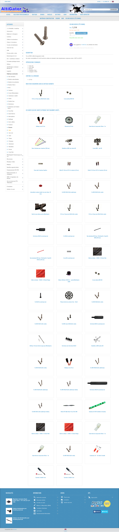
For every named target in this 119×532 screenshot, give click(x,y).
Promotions (9, 186)
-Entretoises (11, 104)
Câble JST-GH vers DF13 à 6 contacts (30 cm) (97, 170)
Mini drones (10, 159)
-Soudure (10, 124)
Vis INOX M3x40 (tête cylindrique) (40, 389)
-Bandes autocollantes (13, 79)
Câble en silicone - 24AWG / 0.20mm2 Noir (97, 258)
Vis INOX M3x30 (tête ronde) (41, 368)
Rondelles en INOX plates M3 (97, 346)
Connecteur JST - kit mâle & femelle (97, 455)
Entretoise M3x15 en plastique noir (97, 324)
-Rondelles (11, 146)
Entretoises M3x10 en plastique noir (40, 236)
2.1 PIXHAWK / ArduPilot (13, 28)
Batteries (57, 14)
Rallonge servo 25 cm (40, 126)
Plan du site (67, 497)
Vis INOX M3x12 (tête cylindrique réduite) (40, 411)
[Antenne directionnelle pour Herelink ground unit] (9, 513)
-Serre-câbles (11, 122)
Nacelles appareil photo (13, 167)
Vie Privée (39, 511)
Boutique (34, 14)
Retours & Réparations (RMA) (44, 505)
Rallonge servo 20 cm (68, 368)
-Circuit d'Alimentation (13, 93)
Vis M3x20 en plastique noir (40, 302)
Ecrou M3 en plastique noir (69, 258)
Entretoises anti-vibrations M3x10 (69, 346)
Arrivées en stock (41, 502)
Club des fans (10, 47)
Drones (42, 14)
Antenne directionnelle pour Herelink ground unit (20, 509)
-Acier (9, 135)
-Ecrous (10, 149)
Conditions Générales (42, 508)
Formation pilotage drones (13, 61)
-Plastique (10, 141)
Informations (73, 14)
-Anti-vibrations (11, 76)
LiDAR (65, 14)
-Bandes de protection (13, 82)
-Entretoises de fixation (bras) (13, 107)
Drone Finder (7, 1)
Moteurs (9, 164)
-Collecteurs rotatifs (13, 96)
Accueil (99, 1)
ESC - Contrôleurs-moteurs (13, 58)
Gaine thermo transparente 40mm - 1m (40, 455)
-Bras (9, 87)
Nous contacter (84, 14)
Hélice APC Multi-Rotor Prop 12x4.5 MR (69, 411)
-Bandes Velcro (11, 85)
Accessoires (10, 31)
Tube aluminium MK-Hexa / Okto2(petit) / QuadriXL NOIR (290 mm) (97, 237)
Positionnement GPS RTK (13, 170)
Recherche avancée (41, 497)
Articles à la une (11, 189)
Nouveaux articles (41, 500)
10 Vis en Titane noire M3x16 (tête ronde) (69, 214)
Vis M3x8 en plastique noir (68, 236)
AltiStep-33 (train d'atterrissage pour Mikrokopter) (40, 346)
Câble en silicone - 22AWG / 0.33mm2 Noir (40, 433)
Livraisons (66, 500)
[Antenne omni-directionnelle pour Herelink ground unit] (9, 523)
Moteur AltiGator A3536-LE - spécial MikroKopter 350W (68, 280)
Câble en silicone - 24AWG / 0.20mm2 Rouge (40, 280)
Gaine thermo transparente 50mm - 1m (97, 433)
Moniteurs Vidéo (11, 162)
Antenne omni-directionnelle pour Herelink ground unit (21, 518)
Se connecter (106, 1)
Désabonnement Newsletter (43, 513)
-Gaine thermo (11, 113)
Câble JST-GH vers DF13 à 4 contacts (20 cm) (69, 170)
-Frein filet (10, 111)
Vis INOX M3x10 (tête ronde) (69, 455)
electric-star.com (68, 502)
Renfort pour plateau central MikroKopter (40, 214)
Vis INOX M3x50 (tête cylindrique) (97, 368)
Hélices (8, 64)
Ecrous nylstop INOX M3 (69, 99)
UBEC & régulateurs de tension (12, 177)
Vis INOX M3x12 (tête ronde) (40, 324)
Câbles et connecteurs (12, 39)
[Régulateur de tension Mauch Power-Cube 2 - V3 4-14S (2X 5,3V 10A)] (9, 504)
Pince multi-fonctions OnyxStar (40, 170)
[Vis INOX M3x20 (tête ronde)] (47, 36)
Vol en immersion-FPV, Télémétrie (12, 181)
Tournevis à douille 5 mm (69, 477)
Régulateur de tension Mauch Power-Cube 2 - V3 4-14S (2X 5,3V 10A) (21, 500)
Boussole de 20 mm (69, 126)
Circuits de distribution (12, 45)
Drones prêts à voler (12, 53)
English (65, 531)
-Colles (9, 98)
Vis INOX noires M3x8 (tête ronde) (69, 324)
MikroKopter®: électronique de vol (14, 155)
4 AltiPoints (84, 44)
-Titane (10, 138)
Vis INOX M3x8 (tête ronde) (97, 302)
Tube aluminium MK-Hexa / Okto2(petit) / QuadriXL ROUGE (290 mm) (40, 258)
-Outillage (10, 119)
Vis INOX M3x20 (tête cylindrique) (69, 192)
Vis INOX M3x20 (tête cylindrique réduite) (69, 389)
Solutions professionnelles (21, 14)
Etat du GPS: (94, 497)
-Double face (11, 101)
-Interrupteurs (11, 116)
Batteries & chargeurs (12, 34)
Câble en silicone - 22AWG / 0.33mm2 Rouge (69, 433)
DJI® (8, 50)
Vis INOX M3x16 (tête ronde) (97, 192)
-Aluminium (11, 144)
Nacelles (49, 14)
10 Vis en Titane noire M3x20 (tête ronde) (40, 99)
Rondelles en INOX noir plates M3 (69, 148)
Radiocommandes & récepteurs (12, 173)
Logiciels (9, 71)
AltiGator (15, 529)
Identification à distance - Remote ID (13, 67)
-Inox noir (10, 133)
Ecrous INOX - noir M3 (97, 148)
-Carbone (10, 90)
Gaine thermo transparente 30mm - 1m (97, 126)
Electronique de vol (11, 56)
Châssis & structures (12, 42)
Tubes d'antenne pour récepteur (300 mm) (40, 148)
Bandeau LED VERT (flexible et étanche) (97, 411)
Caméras (9, 36)
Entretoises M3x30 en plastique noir (97, 389)
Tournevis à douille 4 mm (40, 477)
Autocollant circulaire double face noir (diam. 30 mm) (40, 193)
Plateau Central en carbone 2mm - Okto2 (69, 302)
